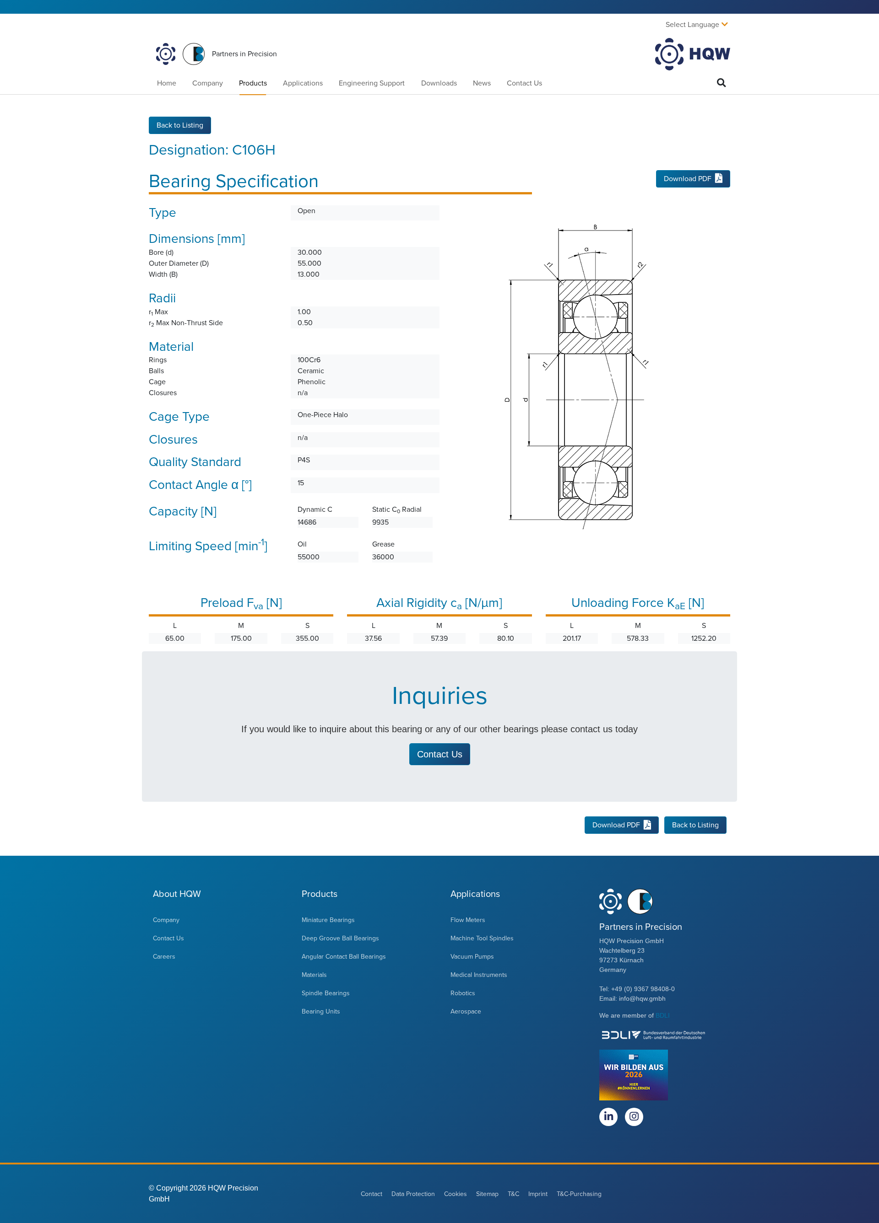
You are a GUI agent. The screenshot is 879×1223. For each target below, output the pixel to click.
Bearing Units (321, 1011)
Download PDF (687, 178)
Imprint (538, 1194)
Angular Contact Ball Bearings (344, 956)
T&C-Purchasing (579, 1194)
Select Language (692, 24)
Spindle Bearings (326, 993)
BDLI (663, 1015)
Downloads (439, 83)
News (482, 83)
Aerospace (465, 1011)
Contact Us (524, 83)
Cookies (455, 1194)
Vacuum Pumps (472, 956)
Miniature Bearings (328, 920)
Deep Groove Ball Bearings (340, 938)
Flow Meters (467, 920)
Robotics (462, 993)
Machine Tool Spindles (482, 938)
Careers (164, 956)
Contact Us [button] (439, 754)
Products (253, 83)
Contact (371, 1194)
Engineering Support (372, 83)
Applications (303, 83)
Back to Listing (180, 125)
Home (166, 83)
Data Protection (413, 1194)
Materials (314, 975)
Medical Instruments (478, 975)
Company (207, 83)
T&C (513, 1194)
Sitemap (487, 1194)
